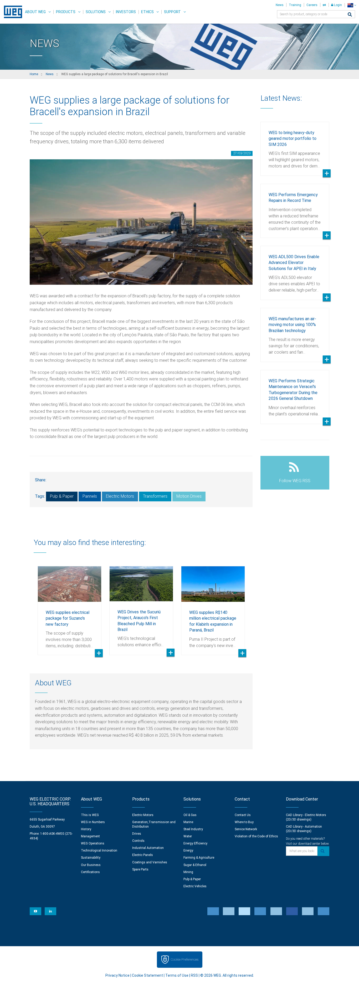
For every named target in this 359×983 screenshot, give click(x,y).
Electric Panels (142, 855)
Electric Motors (120, 496)
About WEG (35, 12)
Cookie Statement (147, 975)
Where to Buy (244, 822)
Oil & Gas (190, 815)
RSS (194, 975)
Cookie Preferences (184, 959)
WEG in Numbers (93, 822)
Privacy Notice (117, 975)
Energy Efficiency (195, 843)
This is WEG (90, 815)
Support (172, 12)
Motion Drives (189, 496)
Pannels (90, 496)
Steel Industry (193, 829)
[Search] (350, 14)
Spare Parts (140, 869)
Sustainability (90, 857)
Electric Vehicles (195, 886)
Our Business (91, 865)
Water (187, 836)
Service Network (246, 829)
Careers (311, 5)
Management (90, 836)
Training (295, 5)
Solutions (96, 12)
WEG (11, 12)
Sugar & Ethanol (194, 865)
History (86, 829)
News (280, 5)
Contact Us (243, 815)
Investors (126, 12)
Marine (188, 822)
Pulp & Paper (62, 496)
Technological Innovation (99, 850)
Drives (136, 834)
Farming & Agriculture (198, 857)
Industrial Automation (148, 848)
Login (337, 5)
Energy (188, 850)
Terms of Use (176, 975)
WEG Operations (92, 843)
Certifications (90, 872)
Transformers (155, 496)
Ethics (147, 12)
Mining (188, 872)
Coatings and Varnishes (149, 862)
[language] (352, 5)
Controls (138, 841)
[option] (69, 606)
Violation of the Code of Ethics (256, 836)
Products (65, 12)
